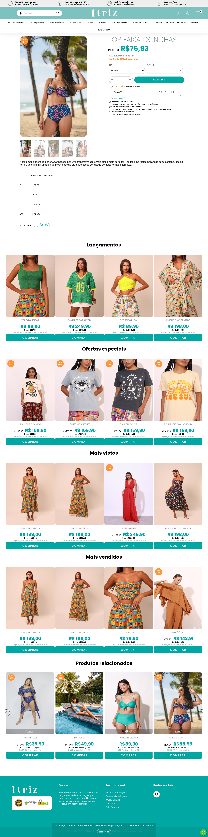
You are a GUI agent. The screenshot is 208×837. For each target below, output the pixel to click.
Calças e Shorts (119, 22)
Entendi (104, 832)
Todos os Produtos (15, 22)
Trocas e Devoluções (116, 796)
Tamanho (150, 65)
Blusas (90, 22)
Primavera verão (58, 22)
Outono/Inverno (36, 22)
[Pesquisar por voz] (18, 13)
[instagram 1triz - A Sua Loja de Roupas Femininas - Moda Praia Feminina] (156, 794)
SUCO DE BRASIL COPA (176, 22)
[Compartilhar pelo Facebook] (36, 225)
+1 (134, 731)
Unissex (158, 22)
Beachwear (75, 22)
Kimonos (103, 22)
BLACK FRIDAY (104, 30)
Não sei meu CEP (118, 98)
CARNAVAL (196, 22)
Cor (110, 65)
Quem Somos (113, 799)
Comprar (30, 338)
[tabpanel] (30, 298)
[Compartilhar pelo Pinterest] (47, 225)
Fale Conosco (113, 807)
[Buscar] (57, 13)
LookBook (110, 803)
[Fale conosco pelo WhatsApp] (203, 832)
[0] (197, 13)
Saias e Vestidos (141, 22)
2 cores (30, 731)
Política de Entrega (115, 792)
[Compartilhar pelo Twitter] (42, 225)
